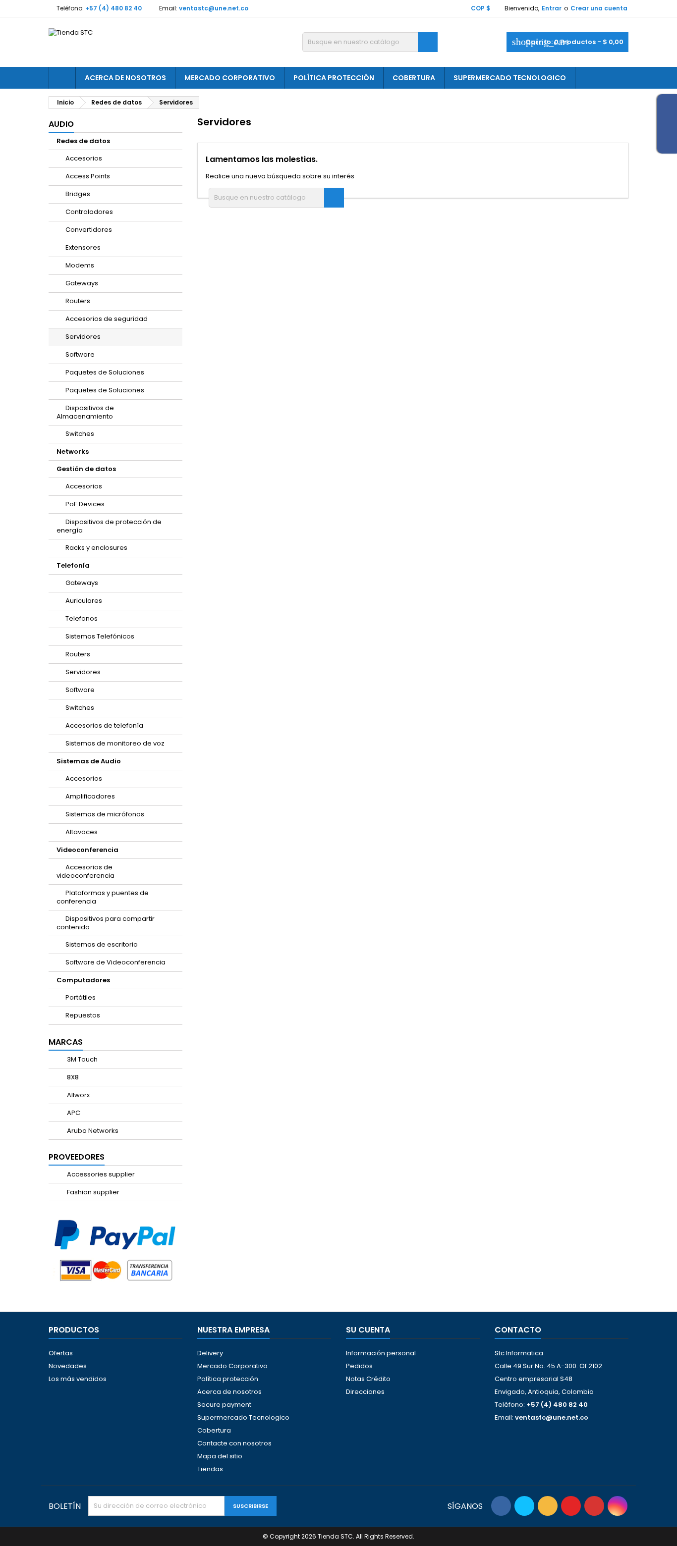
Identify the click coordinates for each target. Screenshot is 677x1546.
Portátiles (80, 997)
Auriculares (83, 600)
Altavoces (81, 832)
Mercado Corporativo (229, 78)
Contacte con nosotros (234, 1443)
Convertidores (88, 229)
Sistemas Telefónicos (99, 636)
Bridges (77, 194)
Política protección (333, 78)
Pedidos (359, 1366)
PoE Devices (85, 504)
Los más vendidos (78, 1379)
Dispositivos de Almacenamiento (85, 412)
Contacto (518, 1329)
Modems (79, 265)
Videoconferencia (87, 849)
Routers (77, 301)
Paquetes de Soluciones (104, 372)
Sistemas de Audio (88, 761)
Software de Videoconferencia (115, 962)
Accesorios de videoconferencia (85, 871)
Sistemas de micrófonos (104, 814)
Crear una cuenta (598, 8)
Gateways (81, 283)
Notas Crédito (368, 1379)
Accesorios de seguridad (106, 318)
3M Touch (81, 1059)
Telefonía (73, 565)
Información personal (381, 1353)
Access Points (87, 176)
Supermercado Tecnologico (509, 78)
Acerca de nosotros (125, 78)
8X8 (72, 1077)
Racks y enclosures (96, 547)
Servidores (83, 336)
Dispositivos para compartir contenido (105, 923)
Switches (79, 433)
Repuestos (82, 1015)
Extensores (83, 247)
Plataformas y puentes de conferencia (102, 897)
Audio (61, 124)
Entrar (552, 8)
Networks (72, 451)
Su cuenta (368, 1329)
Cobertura (414, 78)
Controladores (89, 211)
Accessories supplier (100, 1174)
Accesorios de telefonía (104, 725)
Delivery (210, 1353)
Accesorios (83, 158)
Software (80, 354)
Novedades (68, 1366)
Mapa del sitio (219, 1456)
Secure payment (224, 1404)
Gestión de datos (86, 469)
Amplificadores (90, 796)
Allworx (77, 1095)
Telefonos (81, 618)
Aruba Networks (91, 1130)
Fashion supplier (92, 1192)
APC (72, 1113)
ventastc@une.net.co (213, 8)
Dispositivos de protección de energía (109, 526)
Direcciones (365, 1391)
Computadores (83, 980)
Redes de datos (83, 141)
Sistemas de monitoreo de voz (115, 743)
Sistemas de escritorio (101, 944)
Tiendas (210, 1469)
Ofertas (61, 1353)
